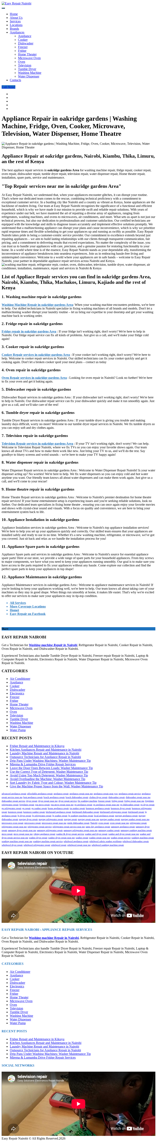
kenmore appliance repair (98, 808)
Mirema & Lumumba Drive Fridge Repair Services (43, 764)
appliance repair (61, 794)
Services (15, 21)
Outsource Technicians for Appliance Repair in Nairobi (45, 757)
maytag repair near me (88, 819)
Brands (14, 28)
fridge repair (117, 801)
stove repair (7, 834)
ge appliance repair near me (106, 805)
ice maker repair (77, 808)
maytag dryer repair (28, 819)
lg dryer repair (24, 816)
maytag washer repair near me (135, 819)
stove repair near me (23, 834)
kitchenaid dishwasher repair (85, 812)
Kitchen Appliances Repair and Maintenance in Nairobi (45, 749)
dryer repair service (67, 801)
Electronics (17, 693)
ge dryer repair (147, 805)
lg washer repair (59, 816)
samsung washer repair (109, 830)
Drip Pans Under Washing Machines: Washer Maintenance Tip (50, 760)
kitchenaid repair (136, 812)
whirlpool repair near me (79, 845)
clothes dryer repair (98, 797)
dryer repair (31, 801)
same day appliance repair (98, 827)
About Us (16, 17)
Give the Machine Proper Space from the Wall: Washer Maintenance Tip (56, 786)
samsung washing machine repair (136, 830)
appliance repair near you (106, 794)
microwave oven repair (13, 823)
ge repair (26, 808)
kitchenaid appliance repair (58, 812)
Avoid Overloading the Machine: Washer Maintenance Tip (47, 779)
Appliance (24, 36)
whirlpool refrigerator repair (37, 845)
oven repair (103, 823)
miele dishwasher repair (78, 823)
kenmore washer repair (34, 812)
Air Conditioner (20, 678)
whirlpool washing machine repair (108, 845)
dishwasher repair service (13, 801)
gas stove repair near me (62, 805)
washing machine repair (142, 838)
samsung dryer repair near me (22, 830)
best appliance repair (33, 797)
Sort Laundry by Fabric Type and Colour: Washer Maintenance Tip (53, 782)
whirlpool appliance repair (76, 841)
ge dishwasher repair (130, 805)
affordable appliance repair (40, 794)
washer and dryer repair (96, 834)
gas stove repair (42, 805)
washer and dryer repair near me (123, 834)
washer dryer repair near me (61, 838)
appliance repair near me (81, 794)
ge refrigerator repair (11, 808)
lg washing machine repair (80, 816)
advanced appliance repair (14, 794)
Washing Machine (29, 72)
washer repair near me (99, 838)
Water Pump (18, 730)
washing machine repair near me (17, 841)
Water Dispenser (28, 76)
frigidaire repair (26, 805)
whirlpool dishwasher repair (135, 841)
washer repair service (121, 838)
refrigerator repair (138, 823)
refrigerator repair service (40, 827)
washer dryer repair (38, 838)
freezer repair (104, 801)
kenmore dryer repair (121, 808)
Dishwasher (25, 43)
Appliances (17, 32)
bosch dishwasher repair (77, 797)
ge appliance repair (83, 805)
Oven (21, 61)
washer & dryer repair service (70, 834)
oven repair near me (119, 823)
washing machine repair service (48, 841)
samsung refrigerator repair (50, 830)
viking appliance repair (44, 834)
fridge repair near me (134, 801)
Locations (16, 25)
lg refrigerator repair (42, 816)
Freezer (23, 47)
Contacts (15, 80)
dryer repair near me (48, 801)
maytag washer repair (110, 819)
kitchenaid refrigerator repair (113, 812)
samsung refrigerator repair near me (81, 830)
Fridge (22, 50)
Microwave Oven (29, 58)
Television (24, 65)
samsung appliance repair (123, 827)
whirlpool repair (58, 845)
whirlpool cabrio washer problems (105, 841)
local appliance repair (104, 816)
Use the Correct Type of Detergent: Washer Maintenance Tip (49, 771)
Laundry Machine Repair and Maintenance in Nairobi (44, 753)
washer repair (82, 838)
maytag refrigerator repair (51, 819)
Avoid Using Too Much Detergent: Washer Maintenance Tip (49, 775)
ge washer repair (39, 808)
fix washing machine (87, 801)
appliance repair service (130, 794)
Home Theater (27, 54)
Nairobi (94, 823)
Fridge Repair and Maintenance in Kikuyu (37, 746)
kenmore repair (15, 812)
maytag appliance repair (126, 816)
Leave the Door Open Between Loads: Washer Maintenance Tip (51, 768)
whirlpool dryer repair (12, 845)
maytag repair (70, 819)
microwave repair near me (54, 823)
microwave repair (32, 823)
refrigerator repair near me (14, 827)
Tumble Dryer (27, 69)
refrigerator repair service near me (69, 827)
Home (14, 14)
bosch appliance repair (54, 797)
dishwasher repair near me (138, 797)
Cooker (23, 39)
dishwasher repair (116, 797)
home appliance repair (58, 808)
